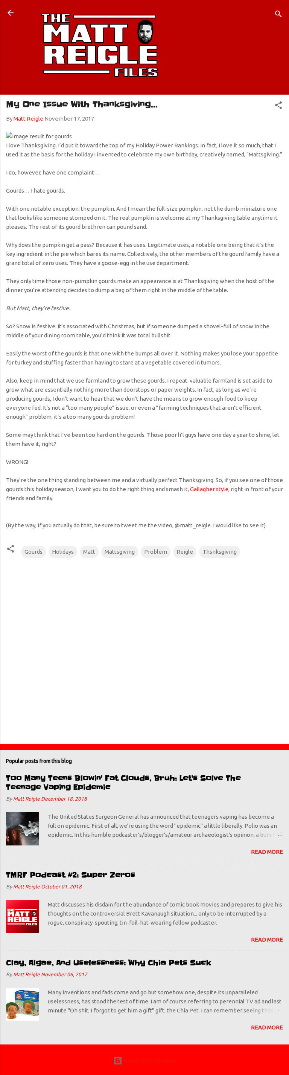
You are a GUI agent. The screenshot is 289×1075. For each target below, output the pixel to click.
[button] (278, 106)
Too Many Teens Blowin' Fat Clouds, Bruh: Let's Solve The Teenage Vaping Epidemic (123, 782)
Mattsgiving (120, 551)
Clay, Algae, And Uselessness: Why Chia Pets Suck (108, 963)
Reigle (184, 551)
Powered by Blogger (149, 1060)
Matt (89, 551)
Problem (155, 551)
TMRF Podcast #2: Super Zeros (70, 875)
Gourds (33, 551)
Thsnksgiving (219, 551)
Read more (267, 851)
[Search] (278, 15)
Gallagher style (209, 489)
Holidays (63, 551)
